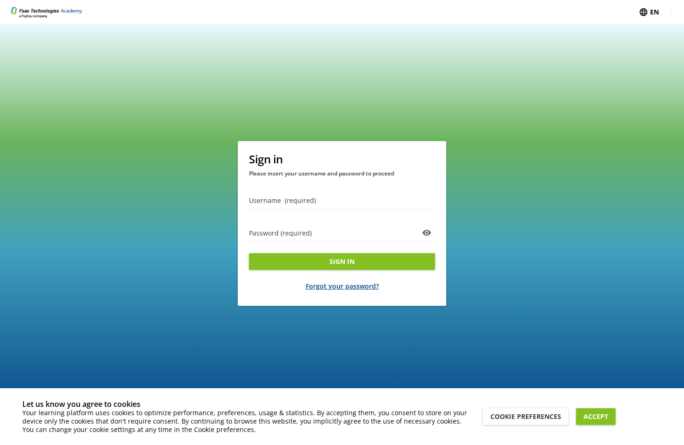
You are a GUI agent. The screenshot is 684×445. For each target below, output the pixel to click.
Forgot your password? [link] (342, 286)
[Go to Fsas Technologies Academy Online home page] (46, 12)
